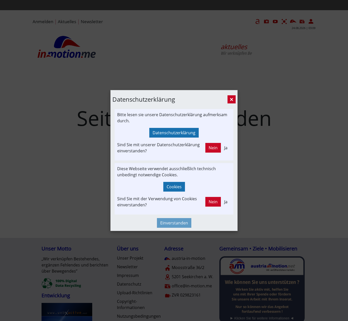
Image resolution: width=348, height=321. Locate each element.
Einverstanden (174, 223)
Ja (225, 148)
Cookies (174, 187)
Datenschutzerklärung (174, 133)
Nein (213, 148)
